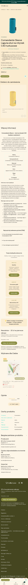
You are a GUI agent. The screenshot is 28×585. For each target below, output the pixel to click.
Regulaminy (3, 513)
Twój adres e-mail (5, 339)
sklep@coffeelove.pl (6, 472)
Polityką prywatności (11, 349)
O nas (2, 556)
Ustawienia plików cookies (7, 516)
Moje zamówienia (5, 528)
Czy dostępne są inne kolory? (11, 245)
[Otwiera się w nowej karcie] (19, 483)
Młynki (8, 9)
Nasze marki (4, 571)
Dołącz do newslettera (9, 343)
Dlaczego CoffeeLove (6, 553)
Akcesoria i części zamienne (16, 9)
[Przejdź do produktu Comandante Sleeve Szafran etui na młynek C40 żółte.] (13, 96)
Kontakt (3, 559)
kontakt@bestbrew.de (6, 460)
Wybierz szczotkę (14, 312)
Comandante (4, 37)
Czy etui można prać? (9, 240)
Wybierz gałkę (14, 293)
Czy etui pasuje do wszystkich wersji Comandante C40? (12, 235)
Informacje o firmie (5, 562)
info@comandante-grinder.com (8, 447)
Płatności (3, 544)
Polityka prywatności (6, 521)
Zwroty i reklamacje (5, 519)
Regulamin (17, 346)
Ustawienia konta (5, 535)
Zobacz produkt (18, 378)
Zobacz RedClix (14, 275)
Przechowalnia (4, 538)
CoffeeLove (3, 9)
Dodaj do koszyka (4, 76)
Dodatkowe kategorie (6, 565)
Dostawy (3, 547)
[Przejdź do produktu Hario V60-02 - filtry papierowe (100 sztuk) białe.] (14, 369)
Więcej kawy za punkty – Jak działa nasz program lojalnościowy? (13, 531)
